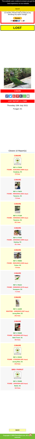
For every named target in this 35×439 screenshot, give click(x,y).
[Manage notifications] (30, 434)
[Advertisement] (17, 48)
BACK (17, 430)
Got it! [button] (17, 9)
